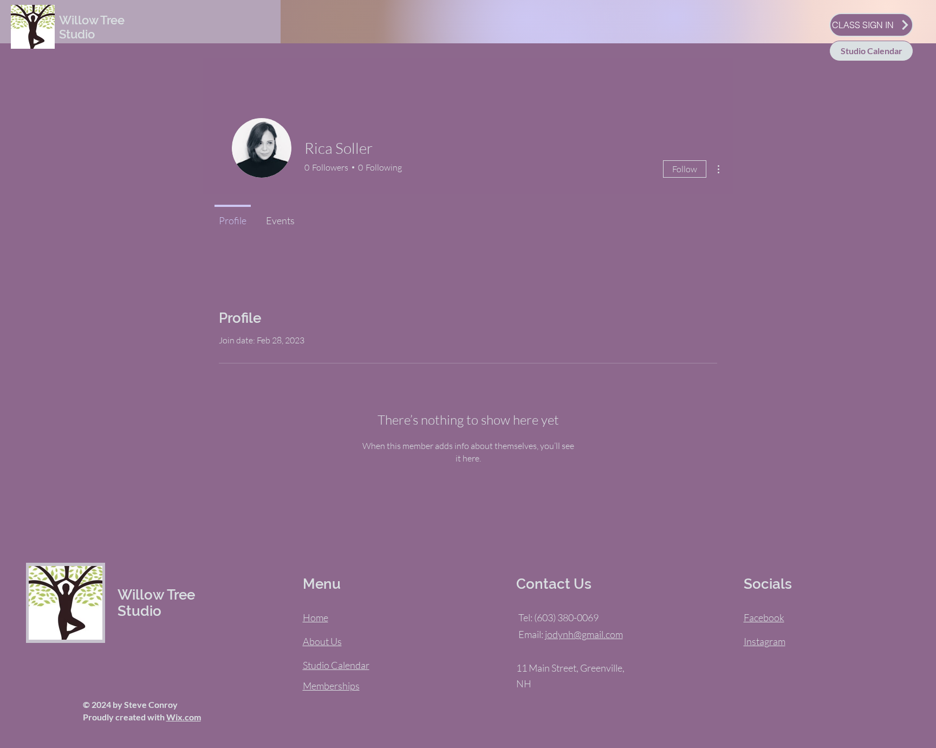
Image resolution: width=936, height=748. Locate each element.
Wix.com (183, 717)
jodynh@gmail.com (584, 634)
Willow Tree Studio (92, 27)
